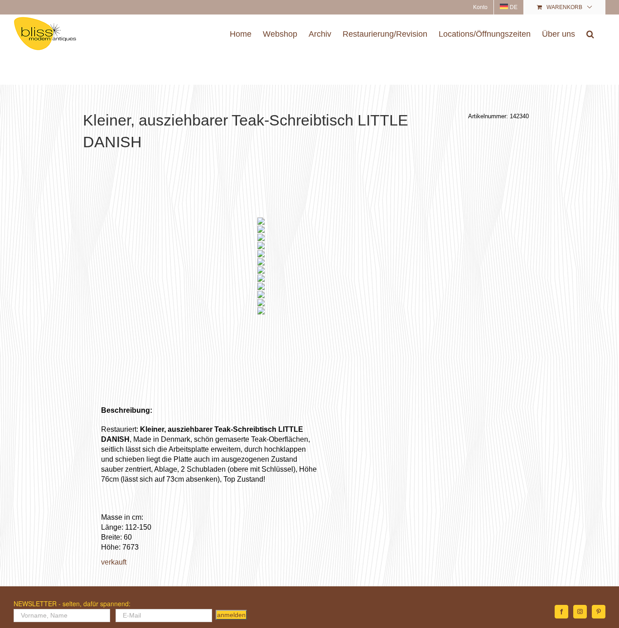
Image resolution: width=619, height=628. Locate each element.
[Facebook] (561, 611)
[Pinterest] (598, 611)
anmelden (231, 614)
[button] (590, 33)
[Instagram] (580, 611)
